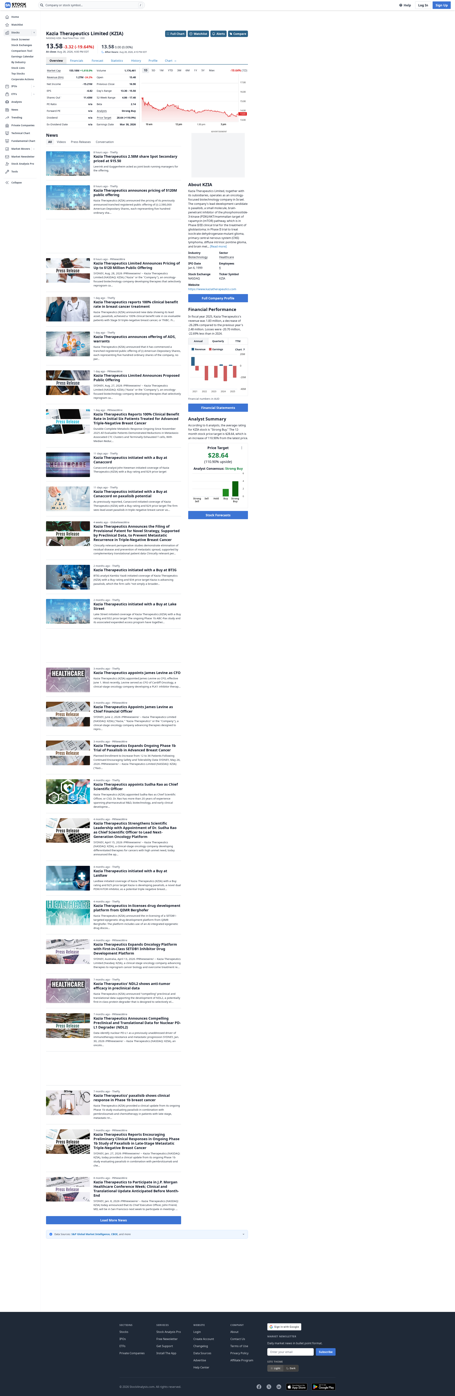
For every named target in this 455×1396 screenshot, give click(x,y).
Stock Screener (20, 39)
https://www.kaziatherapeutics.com (212, 289)
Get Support (164, 1346)
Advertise (199, 1360)
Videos (61, 142)
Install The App (166, 1353)
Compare (239, 34)
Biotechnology (198, 257)
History (136, 61)
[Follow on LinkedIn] (279, 1387)
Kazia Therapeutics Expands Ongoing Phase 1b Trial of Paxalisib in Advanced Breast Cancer (134, 747)
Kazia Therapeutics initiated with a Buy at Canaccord (130, 459)
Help (407, 5)
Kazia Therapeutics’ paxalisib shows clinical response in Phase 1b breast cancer (131, 1097)
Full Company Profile (218, 298)
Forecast (97, 61)
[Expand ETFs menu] (34, 94)
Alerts (220, 34)
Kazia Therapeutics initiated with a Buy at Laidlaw (130, 873)
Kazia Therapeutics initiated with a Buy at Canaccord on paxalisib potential (130, 493)
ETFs (122, 1346)
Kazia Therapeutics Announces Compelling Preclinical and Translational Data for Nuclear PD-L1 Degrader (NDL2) (137, 1023)
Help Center (201, 1367)
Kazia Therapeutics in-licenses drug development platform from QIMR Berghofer (136, 907)
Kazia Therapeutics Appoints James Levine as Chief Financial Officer (133, 709)
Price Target (104, 117)
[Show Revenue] (198, 349)
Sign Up (442, 5)
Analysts (102, 111)
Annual (198, 341)
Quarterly (218, 341)
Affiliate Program (241, 1360)
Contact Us (237, 1339)
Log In (423, 5)
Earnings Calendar (22, 56)
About (234, 1332)
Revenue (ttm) (55, 77)
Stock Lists (18, 68)
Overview (56, 61)
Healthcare (226, 257)
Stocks (123, 1332)
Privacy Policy (239, 1353)
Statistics (117, 61)
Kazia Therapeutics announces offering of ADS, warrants (134, 338)
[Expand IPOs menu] (34, 86)
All (50, 142)
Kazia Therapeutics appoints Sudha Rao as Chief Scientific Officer (135, 786)
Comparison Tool (21, 50)
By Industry (18, 62)
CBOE (114, 1234)
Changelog (200, 1346)
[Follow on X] (269, 1387)
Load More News (113, 1220)
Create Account (203, 1339)
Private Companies (132, 1353)
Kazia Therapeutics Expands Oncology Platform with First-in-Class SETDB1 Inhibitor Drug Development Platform (135, 949)
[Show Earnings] (216, 349)
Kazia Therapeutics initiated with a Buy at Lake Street (134, 606)
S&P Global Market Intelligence (90, 1234)
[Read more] (218, 246)
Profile (153, 61)
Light (277, 1368)
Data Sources (202, 1353)
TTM (237, 341)
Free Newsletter (167, 1339)
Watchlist (200, 34)
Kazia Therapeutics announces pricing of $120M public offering (135, 192)
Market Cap (54, 70)
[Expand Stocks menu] (34, 32)
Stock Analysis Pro (168, 1332)
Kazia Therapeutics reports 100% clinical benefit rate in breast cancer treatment (135, 304)
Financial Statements (218, 408)
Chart (169, 61)
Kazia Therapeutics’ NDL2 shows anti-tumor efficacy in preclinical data (131, 985)
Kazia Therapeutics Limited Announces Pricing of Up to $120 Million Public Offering (136, 265)
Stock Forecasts (218, 515)
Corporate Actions (22, 79)
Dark (293, 1368)
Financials (76, 61)
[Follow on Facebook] (259, 1387)
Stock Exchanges (21, 45)
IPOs (122, 1339)
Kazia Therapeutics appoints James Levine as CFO (137, 672)
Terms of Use (239, 1346)
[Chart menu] (241, 448)
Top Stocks (18, 73)
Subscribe (326, 1352)
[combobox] (91, 5)
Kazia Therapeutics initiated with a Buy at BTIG (134, 570)
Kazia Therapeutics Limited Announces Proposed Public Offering (136, 377)
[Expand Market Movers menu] (34, 149)
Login (197, 1332)
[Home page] (15, 5)
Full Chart (177, 34)
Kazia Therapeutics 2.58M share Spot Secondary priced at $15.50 (135, 158)
